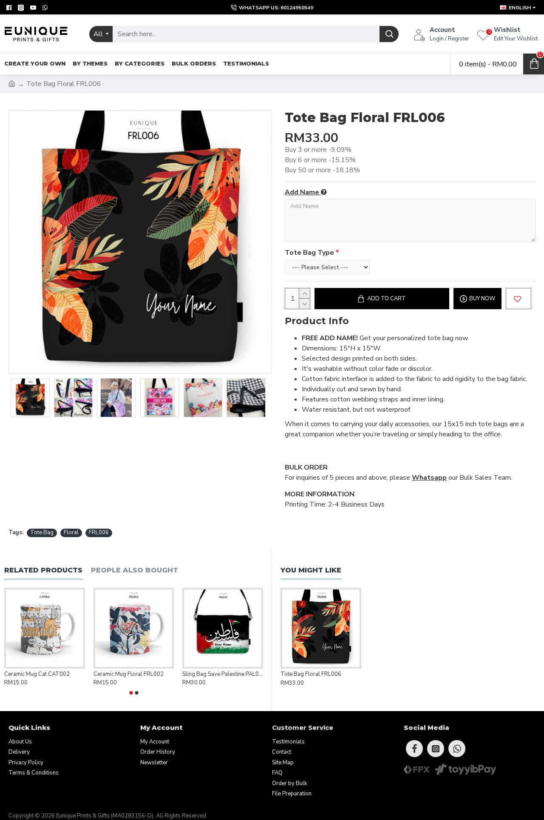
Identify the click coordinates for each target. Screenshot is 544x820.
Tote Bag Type (309, 252)
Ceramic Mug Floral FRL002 (129, 674)
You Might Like (310, 570)
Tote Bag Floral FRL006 (310, 674)
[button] (131, 693)
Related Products (43, 570)
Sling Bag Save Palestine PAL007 (222, 674)
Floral (71, 532)
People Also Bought (134, 570)
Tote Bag (42, 532)
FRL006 (99, 532)
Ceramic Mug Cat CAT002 (37, 674)
